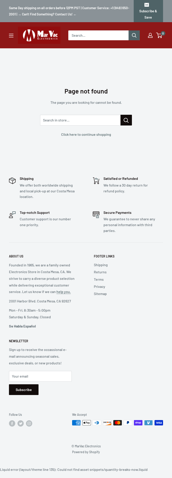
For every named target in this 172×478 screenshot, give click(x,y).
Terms (99, 279)
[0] (159, 35)
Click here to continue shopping (86, 134)
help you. (63, 291)
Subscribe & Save (148, 14)
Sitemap (100, 293)
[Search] (134, 35)
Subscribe (24, 389)
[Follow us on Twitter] (20, 423)
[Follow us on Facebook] (12, 423)
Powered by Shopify (86, 452)
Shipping (101, 265)
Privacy (99, 286)
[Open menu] (11, 35)
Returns (100, 272)
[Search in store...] (126, 120)
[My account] (150, 35)
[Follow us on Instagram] (29, 423)
